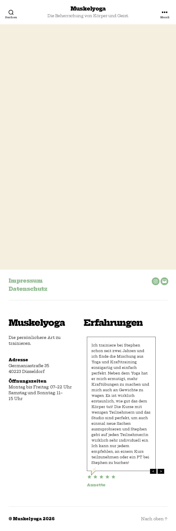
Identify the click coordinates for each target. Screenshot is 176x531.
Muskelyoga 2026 (33, 518)
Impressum (25, 280)
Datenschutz (28, 289)
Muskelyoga (88, 8)
